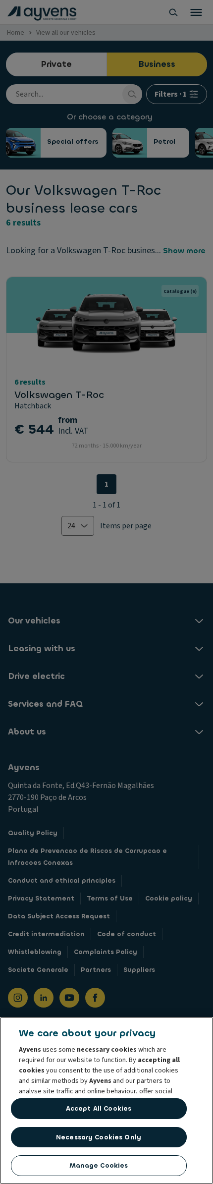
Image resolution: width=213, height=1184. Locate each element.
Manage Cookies (98, 1165)
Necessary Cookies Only (98, 1137)
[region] (106, 1100)
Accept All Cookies (98, 1108)
